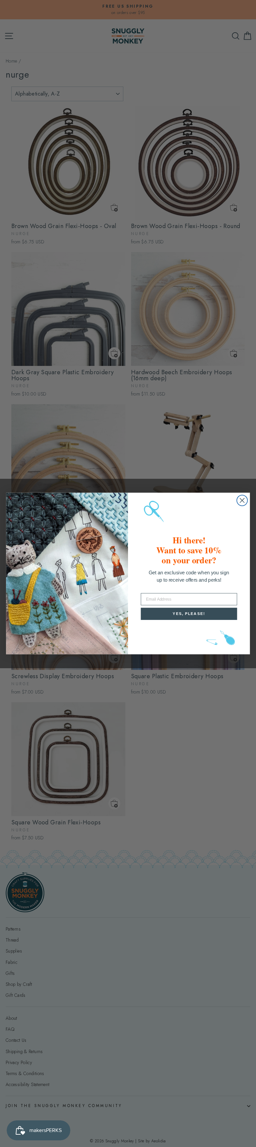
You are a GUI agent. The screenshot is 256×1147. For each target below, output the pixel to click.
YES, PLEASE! (189, 614)
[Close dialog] (242, 500)
